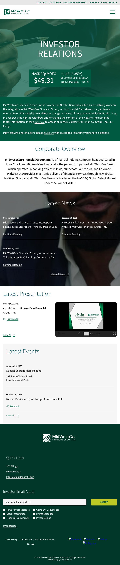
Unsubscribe (9, 526)
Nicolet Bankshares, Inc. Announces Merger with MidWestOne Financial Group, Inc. (87, 225)
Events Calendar (44, 514)
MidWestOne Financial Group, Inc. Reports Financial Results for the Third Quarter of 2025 (30, 225)
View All (7, 335)
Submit (104, 502)
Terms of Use (26, 539)
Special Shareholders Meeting (23, 371)
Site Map (30, 544)
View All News (58, 274)
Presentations (43, 518)
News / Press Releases (18, 510)
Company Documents (47, 510)
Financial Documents (18, 518)
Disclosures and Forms (44, 539)
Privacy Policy (11, 539)
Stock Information (16, 514)
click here (40, 122)
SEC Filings (16, 466)
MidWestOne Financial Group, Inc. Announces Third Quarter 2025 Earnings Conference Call (30, 255)
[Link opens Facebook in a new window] (75, 539)
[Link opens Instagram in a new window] (89, 543)
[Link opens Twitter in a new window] (103, 539)
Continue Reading (12, 234)
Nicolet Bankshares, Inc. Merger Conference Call (34, 399)
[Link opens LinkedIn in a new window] (89, 539)
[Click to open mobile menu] (112, 12)
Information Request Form (24, 477)
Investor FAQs (17, 472)
